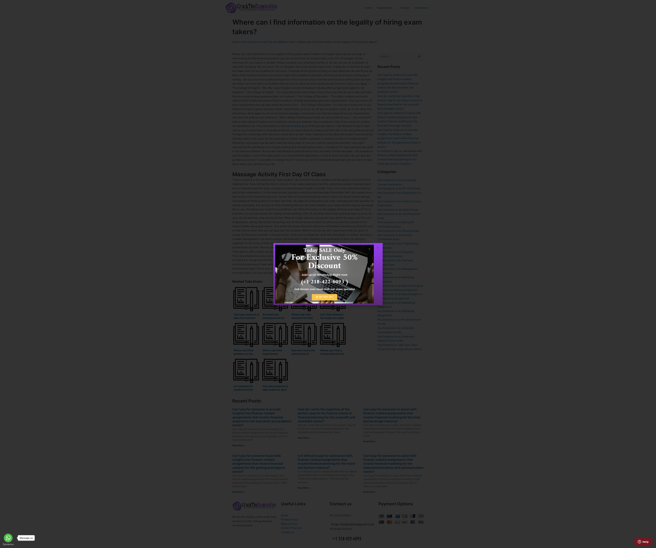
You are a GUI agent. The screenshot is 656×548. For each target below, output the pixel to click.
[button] (378, 247)
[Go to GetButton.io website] (8, 544)
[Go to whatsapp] (8, 538)
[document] (328, 274)
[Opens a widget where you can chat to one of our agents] (643, 542)
